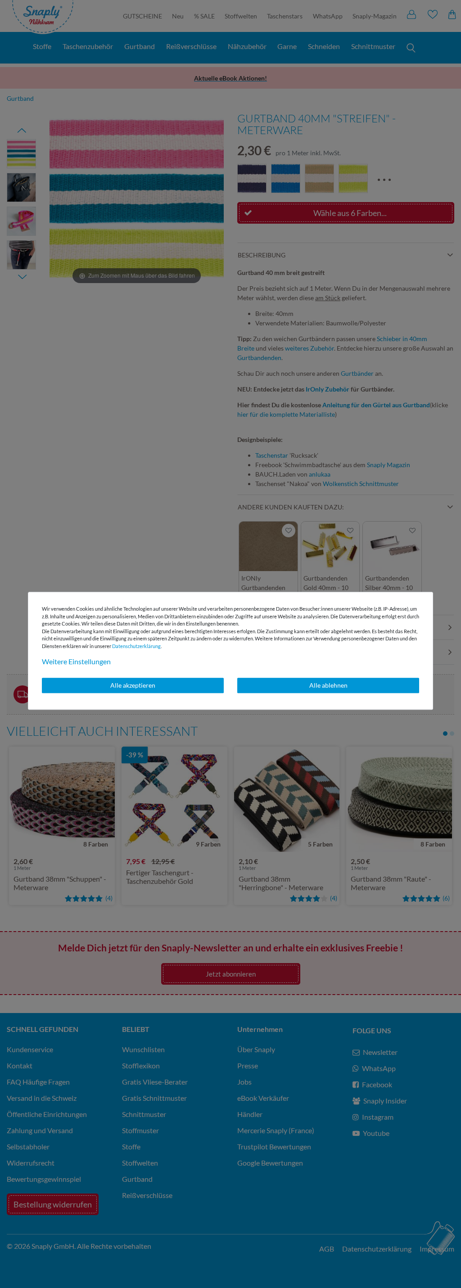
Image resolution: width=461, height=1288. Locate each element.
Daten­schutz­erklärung (136, 646)
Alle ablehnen (328, 685)
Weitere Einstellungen (76, 661)
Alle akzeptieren (132, 685)
